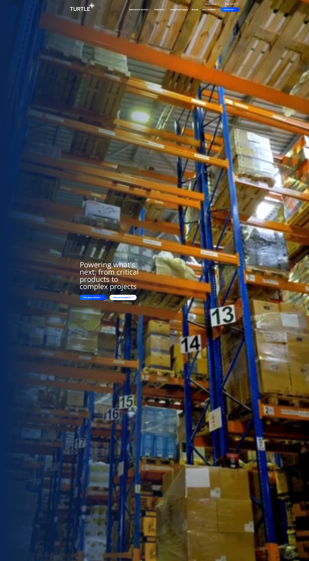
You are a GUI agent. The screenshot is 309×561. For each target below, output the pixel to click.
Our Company (209, 9)
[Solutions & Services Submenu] (150, 9)
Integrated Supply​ (179, 9)
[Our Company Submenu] (217, 9)
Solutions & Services (138, 9)
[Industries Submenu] (165, 9)
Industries (159, 9)
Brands (195, 9)
